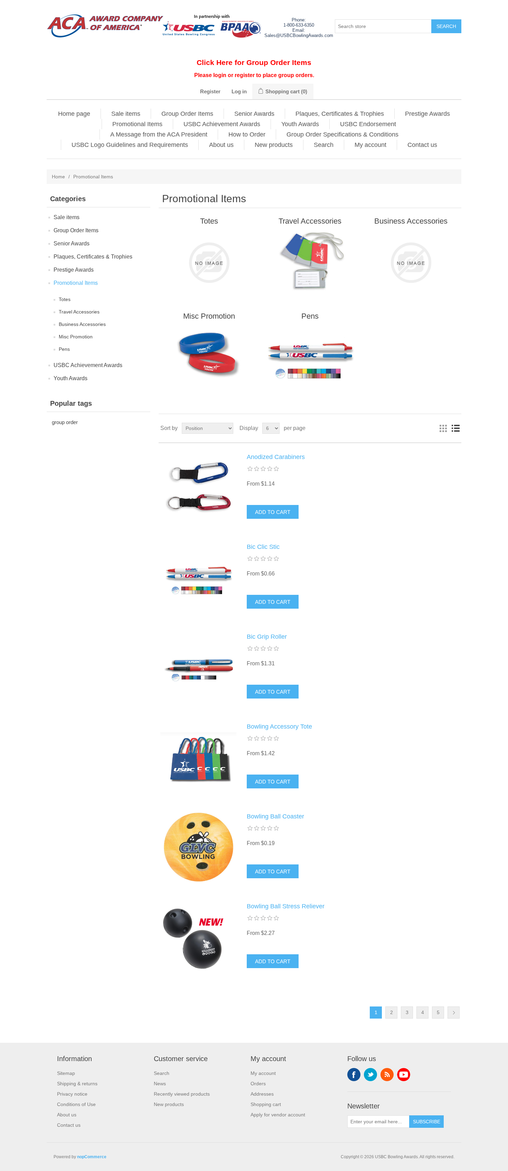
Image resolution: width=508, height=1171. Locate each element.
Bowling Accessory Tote (279, 726)
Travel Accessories (79, 312)
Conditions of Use (76, 1104)
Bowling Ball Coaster (275, 816)
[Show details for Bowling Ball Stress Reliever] (198, 937)
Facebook (353, 1074)
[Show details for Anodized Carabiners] (198, 488)
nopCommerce (91, 1156)
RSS (387, 1074)
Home (58, 176)
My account (370, 144)
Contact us (422, 144)
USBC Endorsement (368, 124)
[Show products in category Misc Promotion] (209, 358)
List (455, 428)
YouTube (403, 1074)
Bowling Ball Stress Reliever (285, 906)
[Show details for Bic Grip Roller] (198, 668)
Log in (239, 91)
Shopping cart (266, 1104)
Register (210, 91)
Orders (258, 1083)
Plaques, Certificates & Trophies (339, 113)
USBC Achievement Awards (222, 124)
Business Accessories (82, 324)
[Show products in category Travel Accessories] (310, 262)
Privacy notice (72, 1094)
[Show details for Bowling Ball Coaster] (198, 847)
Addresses (262, 1094)
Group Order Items (187, 113)
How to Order (246, 134)
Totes (64, 299)
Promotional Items (137, 124)
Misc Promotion (76, 336)
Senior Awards (254, 113)
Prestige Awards (427, 113)
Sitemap (66, 1073)
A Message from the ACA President (158, 134)
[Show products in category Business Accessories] (411, 262)
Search (323, 144)
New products (274, 144)
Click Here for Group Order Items (254, 62)
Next (454, 1012)
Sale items (125, 113)
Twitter (370, 1074)
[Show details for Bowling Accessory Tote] (198, 758)
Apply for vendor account (278, 1114)
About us (221, 144)
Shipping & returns (77, 1083)
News (160, 1083)
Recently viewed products (182, 1094)
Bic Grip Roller (267, 636)
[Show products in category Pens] (310, 358)
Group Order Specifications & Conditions (342, 134)
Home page (74, 113)
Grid (443, 428)
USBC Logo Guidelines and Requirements (130, 144)
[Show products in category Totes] (209, 262)
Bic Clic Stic (263, 546)
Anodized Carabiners (276, 456)
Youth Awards (300, 124)
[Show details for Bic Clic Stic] (198, 578)
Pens (64, 349)
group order (65, 422)
